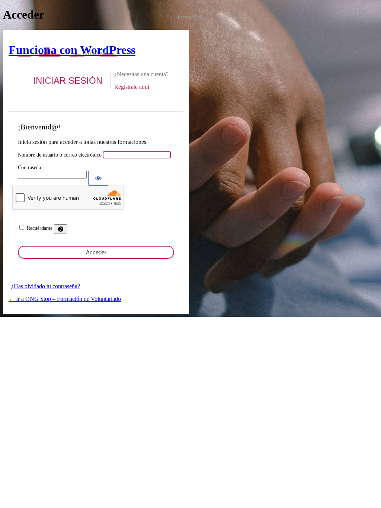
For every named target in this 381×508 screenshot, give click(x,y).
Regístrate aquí (131, 87)
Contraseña (29, 167)
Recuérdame (39, 228)
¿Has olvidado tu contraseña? (45, 286)
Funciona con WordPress (72, 50)
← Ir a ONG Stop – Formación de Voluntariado (65, 299)
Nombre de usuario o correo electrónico (60, 155)
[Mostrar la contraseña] (98, 178)
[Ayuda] (60, 229)
